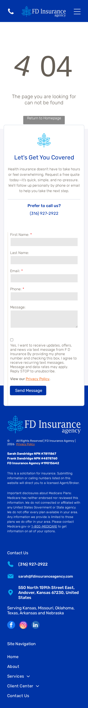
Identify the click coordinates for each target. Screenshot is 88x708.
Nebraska (55, 612)
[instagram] (23, 625)
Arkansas (28, 612)
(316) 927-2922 (44, 213)
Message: (17, 307)
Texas (12, 612)
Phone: (15, 289)
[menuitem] (44, 657)
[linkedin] (35, 625)
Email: (15, 271)
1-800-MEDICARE (44, 526)
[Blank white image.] (10, 14)
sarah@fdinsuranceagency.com (45, 576)
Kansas (29, 607)
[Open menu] (77, 11)
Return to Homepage (44, 118)
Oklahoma (64, 607)
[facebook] (11, 625)
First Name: (19, 234)
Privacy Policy (37, 379)
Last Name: (19, 253)
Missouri (45, 607)
